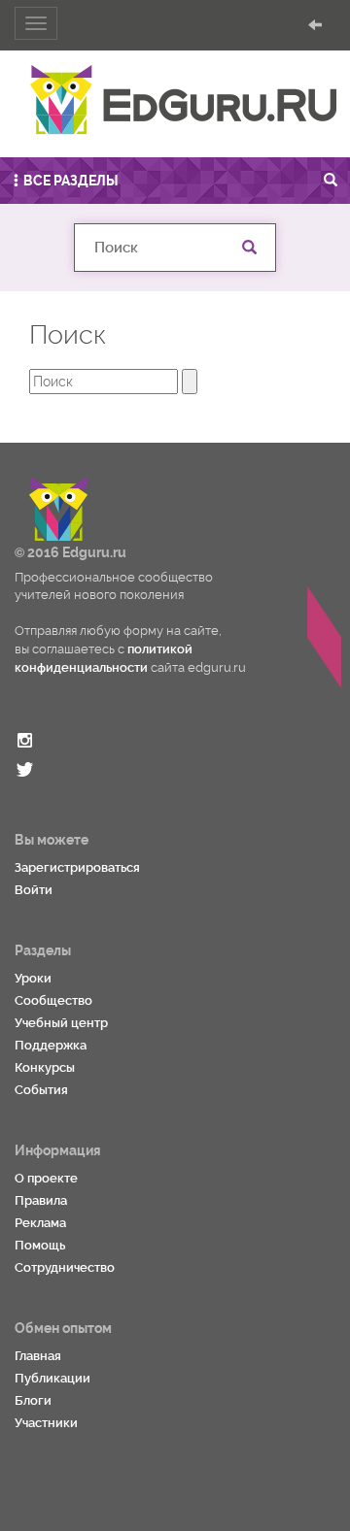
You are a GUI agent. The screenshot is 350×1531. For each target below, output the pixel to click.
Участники (46, 1422)
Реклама (40, 1222)
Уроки (33, 978)
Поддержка (51, 1045)
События (41, 1089)
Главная (38, 1355)
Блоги (33, 1400)
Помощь (40, 1245)
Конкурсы (45, 1067)
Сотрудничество (65, 1267)
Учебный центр (61, 1022)
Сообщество (53, 1000)
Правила (41, 1200)
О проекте (46, 1178)
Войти (33, 889)
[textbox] (175, 247)
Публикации (52, 1378)
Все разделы (71, 180)
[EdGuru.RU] (183, 100)
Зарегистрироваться (77, 867)
